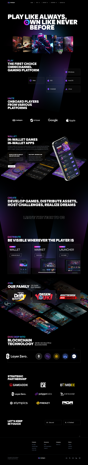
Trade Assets (39, 255)
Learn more (11, 166)
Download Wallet (15, 255)
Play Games (64, 255)
